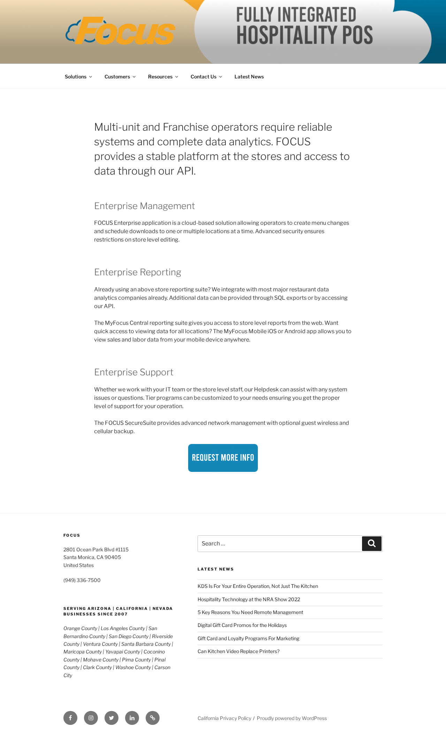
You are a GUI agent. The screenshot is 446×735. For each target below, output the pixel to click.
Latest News (249, 76)
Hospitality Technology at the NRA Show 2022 (249, 599)
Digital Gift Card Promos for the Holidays (242, 625)
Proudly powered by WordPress (292, 718)
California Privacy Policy (224, 718)
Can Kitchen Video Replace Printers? (238, 651)
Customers (117, 76)
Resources (160, 76)
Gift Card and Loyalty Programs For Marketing (248, 638)
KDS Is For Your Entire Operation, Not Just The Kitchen (258, 586)
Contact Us (203, 76)
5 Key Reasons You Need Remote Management (250, 612)
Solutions (75, 76)
